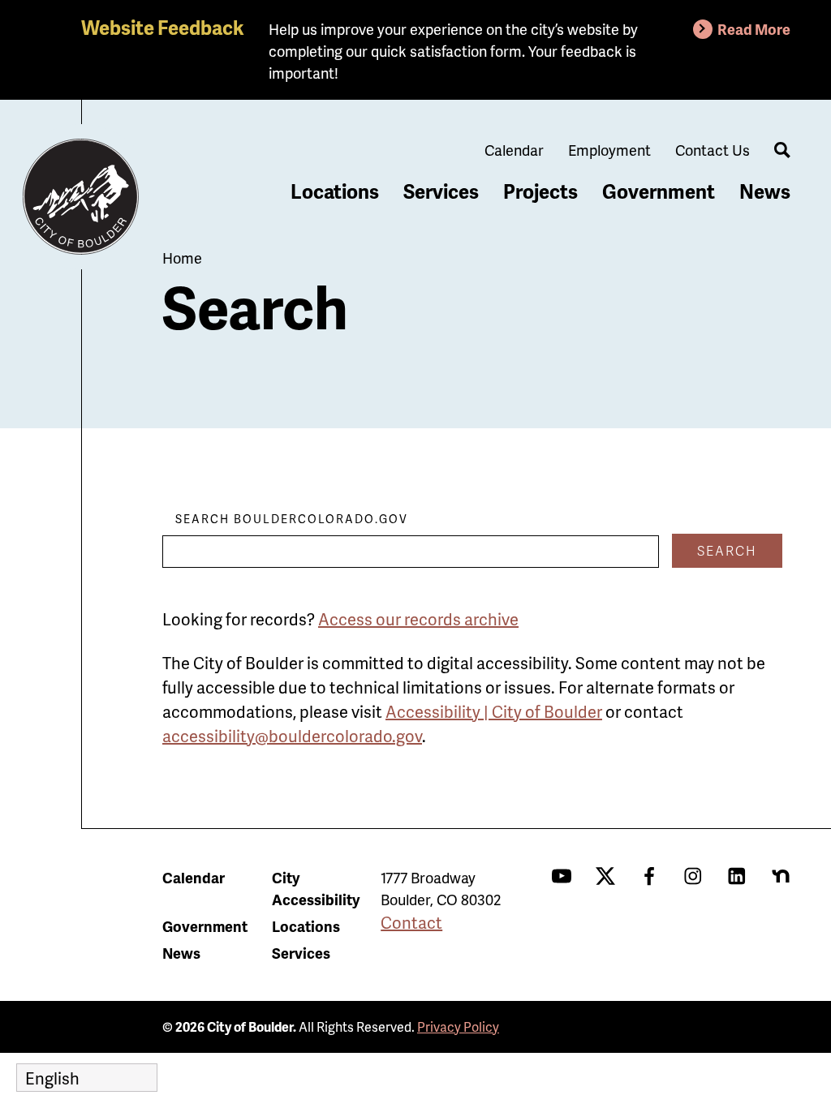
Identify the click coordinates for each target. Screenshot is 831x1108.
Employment (609, 150)
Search (727, 550)
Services (441, 191)
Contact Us (712, 150)
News (764, 191)
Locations (335, 191)
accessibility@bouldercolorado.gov (292, 735)
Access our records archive (418, 619)
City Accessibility (316, 888)
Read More (753, 29)
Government (658, 191)
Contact (411, 922)
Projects (540, 191)
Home (182, 257)
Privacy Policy (458, 1026)
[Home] (81, 197)
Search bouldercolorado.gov (291, 518)
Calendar (514, 150)
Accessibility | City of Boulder (493, 711)
